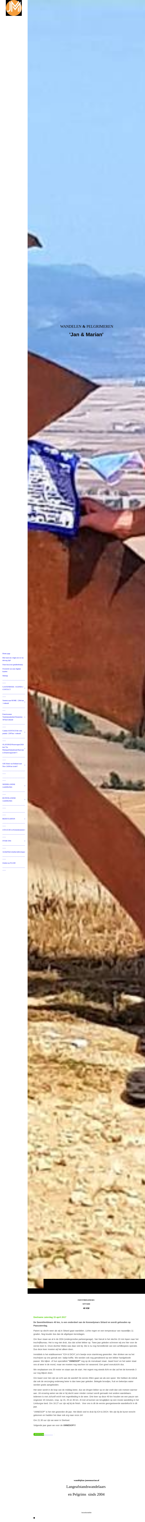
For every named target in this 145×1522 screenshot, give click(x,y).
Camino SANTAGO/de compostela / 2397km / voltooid (12, 732)
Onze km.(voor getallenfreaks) (12, 665)
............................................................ (13, 708)
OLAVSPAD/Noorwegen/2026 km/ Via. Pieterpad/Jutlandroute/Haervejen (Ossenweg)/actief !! (13, 749)
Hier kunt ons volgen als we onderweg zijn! (13, 659)
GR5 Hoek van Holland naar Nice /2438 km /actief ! (12, 765)
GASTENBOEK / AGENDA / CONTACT (12, 688)
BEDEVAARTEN (8, 819)
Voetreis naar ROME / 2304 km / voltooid (13, 702)
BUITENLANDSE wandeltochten (9, 799)
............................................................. (13, 681)
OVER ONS (6, 841)
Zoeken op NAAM (8, 863)
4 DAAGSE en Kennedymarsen (13, 830)
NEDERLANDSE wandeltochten (8, 785)
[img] (86, 647)
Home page (6, 653)
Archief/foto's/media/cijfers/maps (13, 852)
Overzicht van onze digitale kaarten (11, 670)
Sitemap (5, 676)
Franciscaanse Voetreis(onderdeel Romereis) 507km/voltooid (12, 717)
